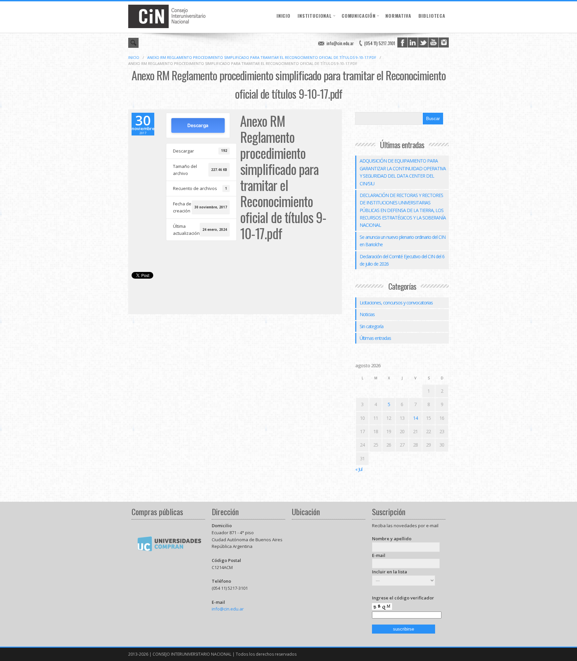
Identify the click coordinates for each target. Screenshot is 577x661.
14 (415, 418)
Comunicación (359, 15)
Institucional (315, 15)
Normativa (398, 15)
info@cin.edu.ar (340, 43)
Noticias (367, 314)
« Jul (358, 469)
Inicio (283, 15)
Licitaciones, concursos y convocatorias (396, 302)
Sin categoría (371, 326)
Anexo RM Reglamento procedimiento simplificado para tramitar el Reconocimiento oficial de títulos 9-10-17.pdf (261, 57)
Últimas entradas (375, 338)
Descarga (197, 125)
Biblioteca (431, 15)
